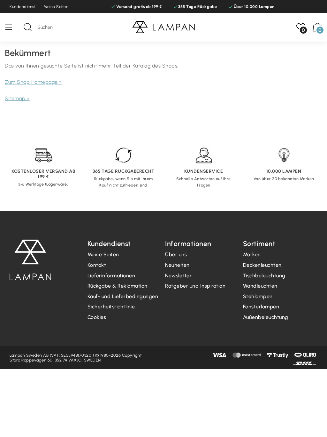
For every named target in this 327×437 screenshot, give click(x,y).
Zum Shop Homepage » (33, 82)
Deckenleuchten (262, 265)
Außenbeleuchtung (265, 317)
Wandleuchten (260, 286)
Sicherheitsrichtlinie (111, 307)
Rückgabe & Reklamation (117, 286)
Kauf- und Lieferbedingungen (122, 296)
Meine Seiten (55, 6)
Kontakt (96, 265)
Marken (252, 254)
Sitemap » (17, 98)
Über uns (176, 254)
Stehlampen (258, 296)
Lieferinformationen (111, 276)
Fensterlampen (261, 307)
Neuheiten (177, 265)
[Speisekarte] (12, 27)
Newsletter (178, 276)
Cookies (96, 317)
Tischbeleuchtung (264, 276)
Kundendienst (22, 6)
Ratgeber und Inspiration (195, 286)
